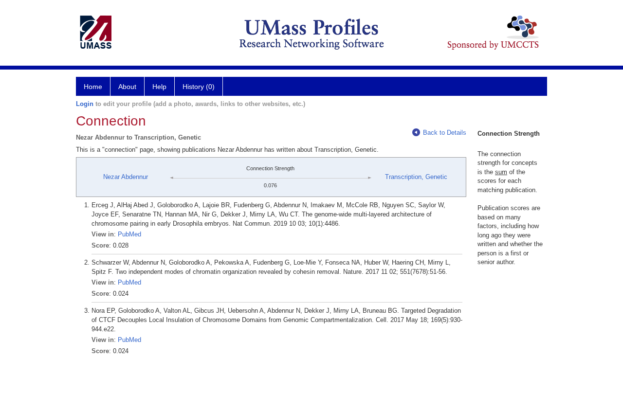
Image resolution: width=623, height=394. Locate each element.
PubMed (129, 234)
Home (93, 86)
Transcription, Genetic (416, 176)
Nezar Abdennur (125, 176)
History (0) (199, 86)
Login (84, 103)
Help (159, 86)
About (127, 86)
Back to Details (444, 132)
